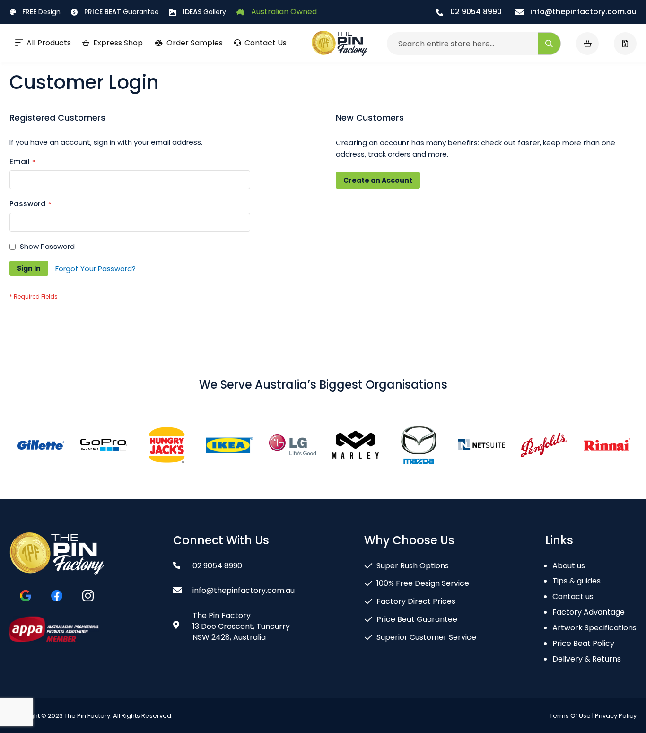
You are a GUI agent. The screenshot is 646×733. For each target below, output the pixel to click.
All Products (48, 42)
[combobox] (474, 43)
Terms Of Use (570, 715)
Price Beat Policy (583, 643)
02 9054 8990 (475, 11)
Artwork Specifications (594, 627)
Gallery (204, 12)
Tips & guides (576, 580)
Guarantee (121, 12)
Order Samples (194, 42)
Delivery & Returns (586, 659)
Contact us (573, 596)
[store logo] (339, 43)
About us (568, 565)
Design (41, 12)
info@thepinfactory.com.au (582, 11)
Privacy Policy (616, 715)
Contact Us (265, 42)
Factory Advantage (588, 612)
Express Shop (118, 42)
